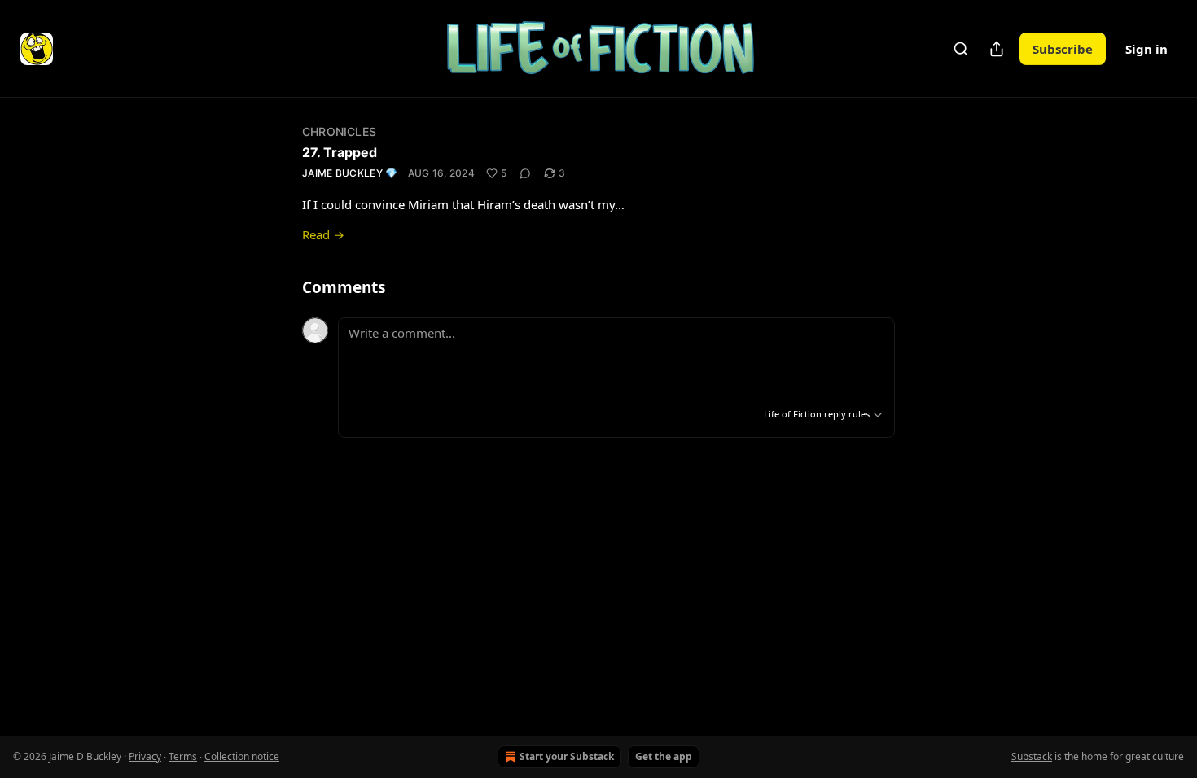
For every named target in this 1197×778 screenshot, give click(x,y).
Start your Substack (567, 756)
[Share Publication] (996, 49)
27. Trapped (339, 152)
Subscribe (1063, 49)
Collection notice (241, 756)
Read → (323, 234)
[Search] (961, 49)
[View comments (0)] (525, 173)
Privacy (145, 756)
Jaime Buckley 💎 (350, 173)
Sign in (1146, 49)
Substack (1031, 756)
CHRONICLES (339, 131)
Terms (183, 756)
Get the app (663, 756)
